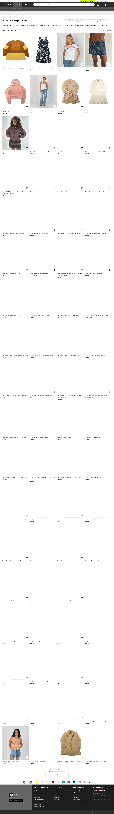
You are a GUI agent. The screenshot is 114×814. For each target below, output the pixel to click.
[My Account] (98, 4)
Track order (36, 792)
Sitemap (36, 802)
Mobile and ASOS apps (78, 790)
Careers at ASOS (57, 792)
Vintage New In (69, 21)
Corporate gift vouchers (78, 795)
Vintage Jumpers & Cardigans (99, 21)
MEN (26, 4)
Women (9, 16)
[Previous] (63, 21)
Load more (57, 775)
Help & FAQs (99, 1)
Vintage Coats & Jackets (82, 21)
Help (35, 790)
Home (3, 16)
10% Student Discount (39, 799)
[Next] (110, 21)
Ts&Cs (100, 812)
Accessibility (105, 812)
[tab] (9, 9)
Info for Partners (76, 799)
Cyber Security (57, 799)
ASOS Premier (37, 797)
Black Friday (76, 797)
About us (56, 790)
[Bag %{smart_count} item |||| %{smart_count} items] (105, 4)
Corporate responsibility (59, 795)
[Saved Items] (102, 4)
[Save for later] (27, 64)
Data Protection (37, 804)
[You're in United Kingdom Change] (105, 1)
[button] (94, 795)
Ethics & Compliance (39, 806)
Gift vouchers (76, 792)
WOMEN (17, 4)
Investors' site (57, 797)
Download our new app (87, 1)
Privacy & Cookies (93, 812)
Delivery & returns (38, 795)
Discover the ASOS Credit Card (80, 802)
